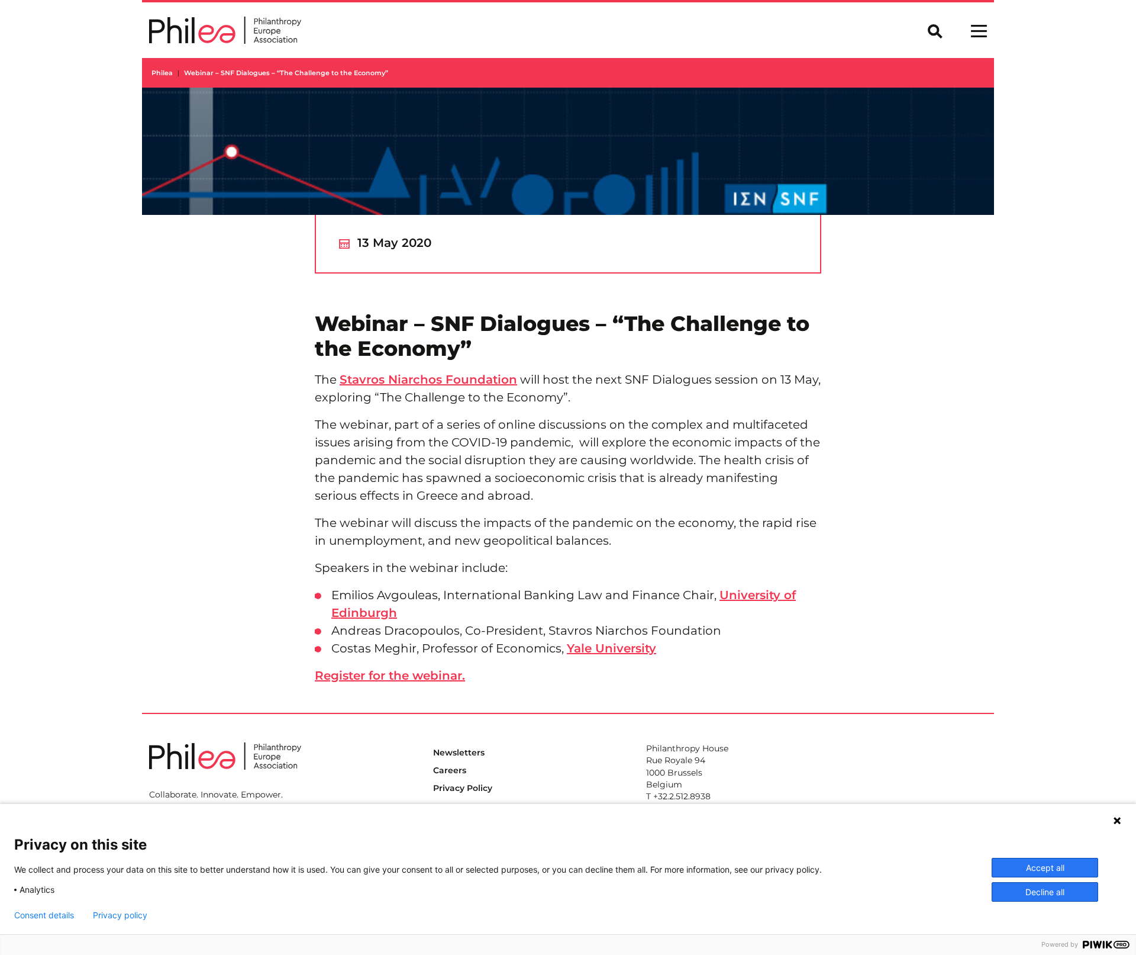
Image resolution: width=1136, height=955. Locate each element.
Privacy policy (120, 915)
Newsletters (459, 752)
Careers (449, 770)
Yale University (611, 648)
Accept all (1045, 868)
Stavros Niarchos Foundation (428, 379)
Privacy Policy (462, 788)
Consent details (44, 915)
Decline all (1044, 892)
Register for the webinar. (390, 675)
